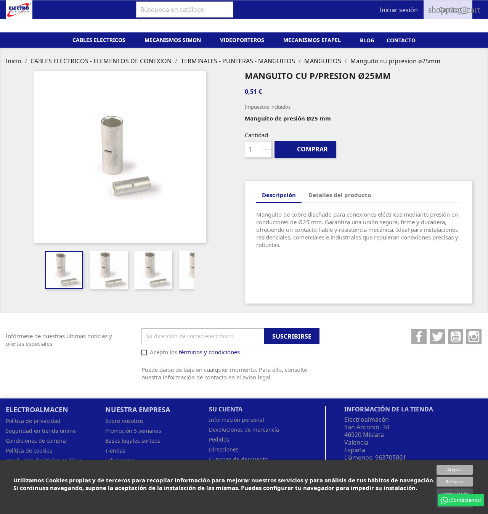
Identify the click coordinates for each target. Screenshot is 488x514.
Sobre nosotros (124, 420)
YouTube (455, 336)
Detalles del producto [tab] (339, 195)
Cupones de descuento (238, 459)
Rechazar (455, 481)
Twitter (437, 336)
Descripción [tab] (279, 195)
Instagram (474, 336)
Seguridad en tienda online (41, 430)
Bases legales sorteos (132, 440)
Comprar (305, 149)
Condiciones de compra (36, 440)
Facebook (419, 336)
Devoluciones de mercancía (244, 429)
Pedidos (219, 439)
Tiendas (115, 450)
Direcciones (224, 449)
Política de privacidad (33, 420)
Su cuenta (225, 409)
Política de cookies (29, 450)
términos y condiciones (209, 352)
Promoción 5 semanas (133, 430)
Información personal (236, 419)
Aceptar (454, 469)
